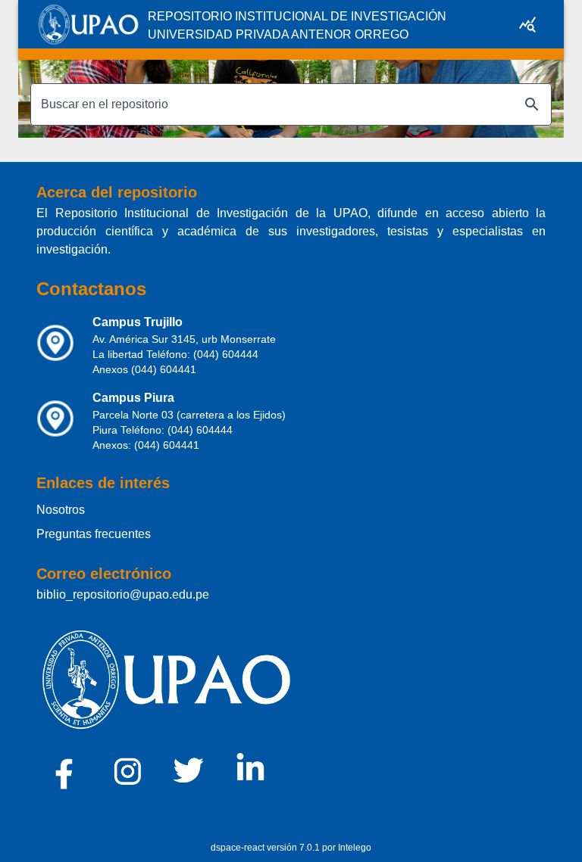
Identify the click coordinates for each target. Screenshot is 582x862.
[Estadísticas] (527, 24)
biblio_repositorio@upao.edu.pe (122, 594)
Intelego (354, 847)
